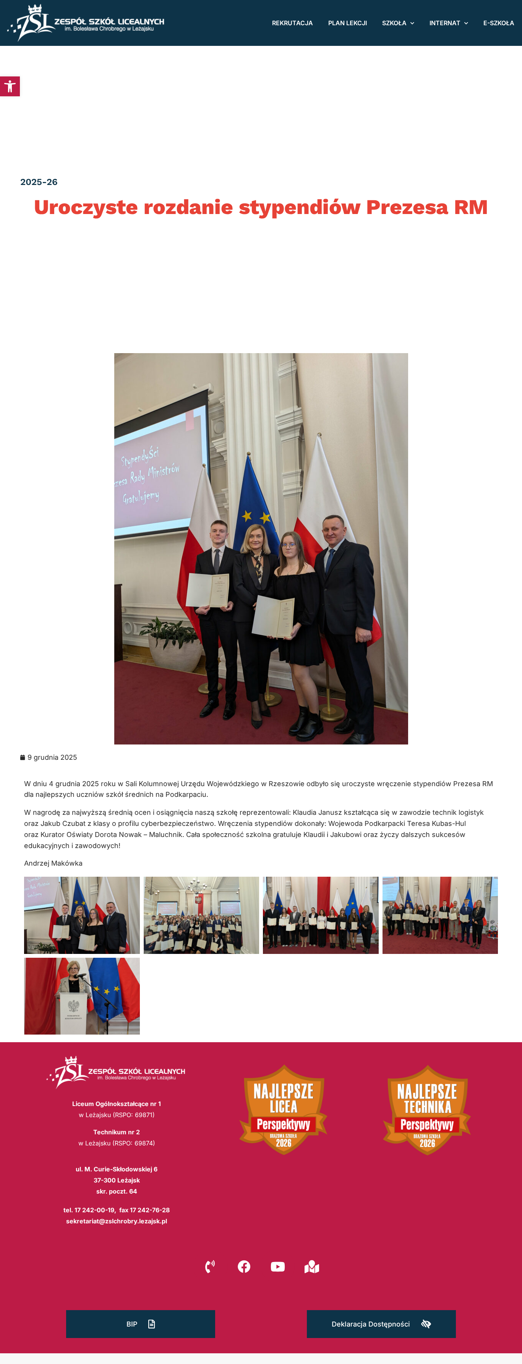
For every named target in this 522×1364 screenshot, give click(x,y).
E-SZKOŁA (498, 23)
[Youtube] (278, 1266)
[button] (10, 86)
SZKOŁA (394, 23)
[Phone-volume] (210, 1266)
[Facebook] (244, 1266)
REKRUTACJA (292, 23)
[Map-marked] (311, 1266)
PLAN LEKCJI (347, 23)
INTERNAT (445, 23)
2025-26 (39, 182)
